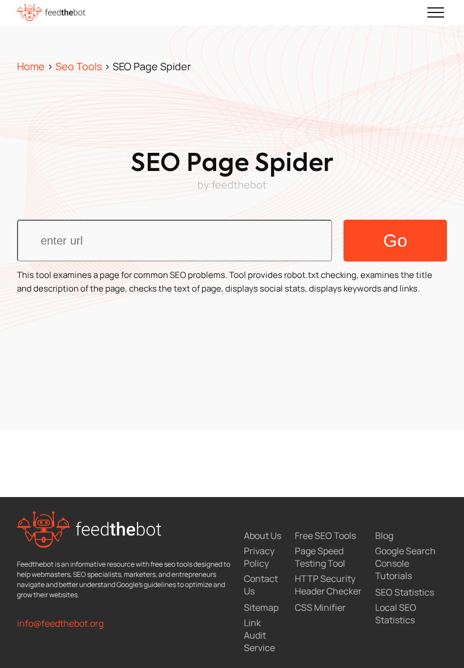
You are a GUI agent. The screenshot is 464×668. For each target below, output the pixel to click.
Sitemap (261, 607)
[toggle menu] (435, 12)
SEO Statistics (404, 592)
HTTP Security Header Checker (328, 584)
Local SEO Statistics (395, 613)
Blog (384, 535)
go (395, 240)
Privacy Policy (259, 557)
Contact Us (261, 584)
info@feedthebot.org (60, 623)
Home (31, 66)
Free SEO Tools (325, 535)
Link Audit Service (259, 635)
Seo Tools (78, 66)
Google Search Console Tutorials (405, 563)
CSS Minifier (320, 607)
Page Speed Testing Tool (320, 557)
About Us (262, 535)
